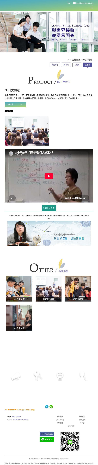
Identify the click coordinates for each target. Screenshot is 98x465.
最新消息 (60, 417)
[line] (51, 406)
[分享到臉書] (46, 406)
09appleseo (16, 416)
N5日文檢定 (19, 328)
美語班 (66, 65)
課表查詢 (82, 420)
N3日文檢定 (77, 299)
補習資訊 (55, 65)
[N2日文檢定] (19, 289)
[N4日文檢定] (49, 289)
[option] (27, 130)
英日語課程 (60, 420)
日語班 (76, 65)
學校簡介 (82, 417)
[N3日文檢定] (78, 289)
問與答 (82, 423)
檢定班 (87, 65)
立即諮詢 (10, 104)
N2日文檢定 (19, 299)
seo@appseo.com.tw (84, 3)
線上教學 (60, 423)
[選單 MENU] (91, 7)
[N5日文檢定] (19, 318)
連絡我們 (71, 426)
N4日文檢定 (49, 208)
